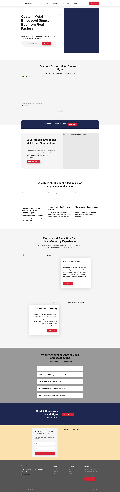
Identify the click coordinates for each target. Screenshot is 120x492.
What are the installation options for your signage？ (53, 388)
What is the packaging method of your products (52, 395)
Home (47, 3)
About (69, 3)
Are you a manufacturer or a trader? (49, 368)
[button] (60, 368)
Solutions (55, 3)
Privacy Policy (96, 489)
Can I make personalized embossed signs (50, 381)
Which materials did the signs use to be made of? (52, 375)
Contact (76, 3)
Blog (63, 3)
